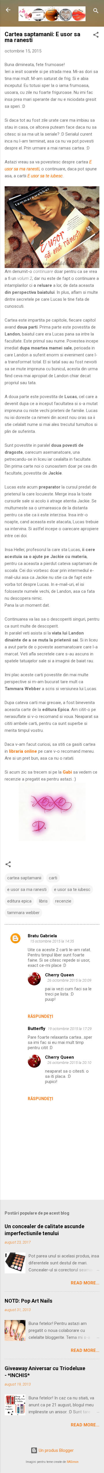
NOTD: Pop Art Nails (28, 1301)
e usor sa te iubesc (72, 889)
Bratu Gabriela (42, 935)
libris (43, 901)
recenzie (63, 901)
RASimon (73, 1462)
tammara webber (23, 912)
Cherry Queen (59, 975)
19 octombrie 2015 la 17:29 (70, 1029)
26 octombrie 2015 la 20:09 (69, 980)
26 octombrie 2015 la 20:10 (69, 1062)
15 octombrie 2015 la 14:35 (52, 941)
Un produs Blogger (56, 1450)
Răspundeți (40, 1016)
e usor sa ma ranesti (27, 889)
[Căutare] (95, 12)
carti (53, 877)
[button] (95, 35)
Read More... (85, 1283)
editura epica (19, 901)
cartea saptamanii (24, 877)
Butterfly (36, 1028)
